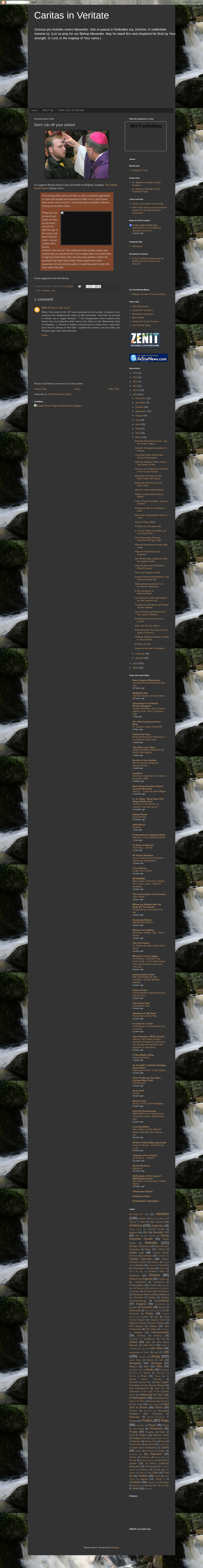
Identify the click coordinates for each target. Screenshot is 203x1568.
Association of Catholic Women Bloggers (145, 704)
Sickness (145, 1457)
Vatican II (160, 1479)
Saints (165, 1447)
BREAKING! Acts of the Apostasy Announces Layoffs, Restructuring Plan (148, 1116)
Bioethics (137, 827)
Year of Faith (163, 1485)
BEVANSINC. (139, 878)
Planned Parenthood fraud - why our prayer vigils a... (151, 442)
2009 (135, 667)
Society (132, 1460)
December (141, 398)
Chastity (152, 1265)
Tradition (143, 1475)
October (139, 407)
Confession (164, 1279)
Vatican (144, 1479)
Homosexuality (160, 1332)
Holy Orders (151, 1329)
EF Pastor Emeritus (143, 855)
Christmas (134, 1275)
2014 (135, 381)
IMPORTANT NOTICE (143, 922)
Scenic (138, 1451)
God (156, 1317)
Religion (143, 1435)
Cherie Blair (163, 1265)
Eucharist (146, 1307)
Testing (136, 1093)
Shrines (132, 1457)
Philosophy (157, 1414)
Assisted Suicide (156, 1229)
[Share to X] (93, 286)
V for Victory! (140, 868)
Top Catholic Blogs (141, 325)
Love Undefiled (141, 1126)
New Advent (138, 317)
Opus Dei (160, 1388)
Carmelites (162, 1256)
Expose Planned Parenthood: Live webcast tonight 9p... (152, 578)
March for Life (155, 1360)
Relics (162, 1432)
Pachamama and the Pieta (145, 1016)
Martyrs (133, 1366)
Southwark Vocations (142, 310)
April (138, 433)
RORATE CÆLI (140, 693)
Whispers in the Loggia (145, 956)
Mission (147, 1373)
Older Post (113, 389)
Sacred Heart (164, 1444)
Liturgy (155, 1356)
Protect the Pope (142, 734)
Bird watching (150, 1236)
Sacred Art (150, 1444)
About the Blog (139, 817)
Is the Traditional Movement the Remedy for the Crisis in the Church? (148, 261)
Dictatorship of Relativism (159, 1288)
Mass (159, 1366)
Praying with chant (141, 1006)
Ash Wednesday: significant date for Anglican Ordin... (151, 559)
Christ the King (136, 1271)
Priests (133, 1431)
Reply (44, 335)
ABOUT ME (48, 110)
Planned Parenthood (156, 1417)
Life (166, 1352)
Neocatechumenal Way (140, 1382)
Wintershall (136, 1486)
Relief (131, 1435)
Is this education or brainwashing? (144, 592)
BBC (145, 1232)
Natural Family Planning (145, 1379)
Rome (163, 1441)
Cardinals (146, 1255)
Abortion (162, 1214)
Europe (162, 1307)
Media (149, 1369)
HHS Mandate (136, 1326)
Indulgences (149, 1339)
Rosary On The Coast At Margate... (149, 1103)
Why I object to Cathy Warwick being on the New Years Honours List (148, 1132)
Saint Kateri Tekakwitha (144, 1447)
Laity (143, 1348)
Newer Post (40, 389)
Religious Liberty (161, 1435)
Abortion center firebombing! (149, 489)
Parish (159, 1407)
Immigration (133, 1339)
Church (154, 1275)
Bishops (46, 291)
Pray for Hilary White (145, 522)
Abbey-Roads (140, 814)
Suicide (157, 1470)
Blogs (148, 1249)
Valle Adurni (139, 824)
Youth (135, 1488)
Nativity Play (160, 1376)
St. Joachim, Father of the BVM (147, 727)
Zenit (147, 1489)
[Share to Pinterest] (99, 286)
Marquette (135, 1363)
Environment (160, 1304)
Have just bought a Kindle (147, 572)
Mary (146, 1366)
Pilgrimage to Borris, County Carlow (149, 1070)
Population (140, 1425)
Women (148, 1485)
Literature (142, 1357)
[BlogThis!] (90, 286)
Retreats (136, 1441)
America (135, 1225)
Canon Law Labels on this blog (147, 203)
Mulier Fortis (139, 1101)
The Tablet (152, 1472)
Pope (165, 1420)
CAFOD (161, 1249)
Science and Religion (156, 1451)
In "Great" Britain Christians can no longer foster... (151, 532)
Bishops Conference (139, 1246)
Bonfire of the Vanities (145, 760)
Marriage (156, 1363)
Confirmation (140, 1282)
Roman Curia (151, 1441)
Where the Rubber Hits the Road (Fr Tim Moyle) (147, 905)
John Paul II (149, 1345)
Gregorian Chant (157, 1320)
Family (149, 1313)
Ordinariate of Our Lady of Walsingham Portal (147, 1177)
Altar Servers (157, 1222)
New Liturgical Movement (146, 680)
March (138, 437)
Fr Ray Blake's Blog (143, 1055)
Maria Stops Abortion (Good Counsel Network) (148, 787)
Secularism (133, 1454)
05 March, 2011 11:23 (59, 307)
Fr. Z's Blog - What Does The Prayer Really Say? (148, 800)
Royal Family (135, 1444)
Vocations (135, 1482)
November (141, 402)
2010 (135, 663)
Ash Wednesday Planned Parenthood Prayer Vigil (148, 539)
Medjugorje (164, 1370)
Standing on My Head (144, 1013)
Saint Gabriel (138, 897)
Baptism (133, 1232)
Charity (139, 1265)
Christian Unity (156, 1271)
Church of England (140, 1278)
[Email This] (87, 286)
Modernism (161, 1373)
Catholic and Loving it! (145, 1155)
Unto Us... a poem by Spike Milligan (149, 791)
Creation (153, 1285)
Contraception (136, 1285)
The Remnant (139, 1083)
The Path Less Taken (144, 747)
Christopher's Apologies (146, 1201)
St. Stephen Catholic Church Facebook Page (146, 190)
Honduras (141, 1336)
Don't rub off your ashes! (147, 625)
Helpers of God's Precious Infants (149, 294)
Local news (135, 1360)
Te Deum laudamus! (143, 845)
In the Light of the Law (145, 225)
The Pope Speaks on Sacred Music (149, 696)
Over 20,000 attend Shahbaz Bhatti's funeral (149, 566)
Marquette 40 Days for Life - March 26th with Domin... (149, 477)
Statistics (144, 1470)
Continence (159, 1282)
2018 (135, 373)
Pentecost (148, 1411)
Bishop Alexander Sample (149, 1237)
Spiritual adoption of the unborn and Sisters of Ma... (150, 463)
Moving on (137, 1168)
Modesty (132, 1376)
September (141, 411)
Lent (53, 291)
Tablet (141, 1473)
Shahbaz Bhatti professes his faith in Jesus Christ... (152, 638)
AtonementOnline (142, 920)
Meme (135, 1373)
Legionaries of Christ (139, 1352)
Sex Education (153, 1454)
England (141, 1303)
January (139, 658)
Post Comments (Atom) (59, 394)
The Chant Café (141, 1003)
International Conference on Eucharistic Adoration (149, 585)
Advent (153, 1219)
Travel (157, 1476)
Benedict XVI (161, 1232)
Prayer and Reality (141, 1057)
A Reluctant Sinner (143, 1191)
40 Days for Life (143, 644)
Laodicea (138, 773)
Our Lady (137, 1404)
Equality (133, 1307)
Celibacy (155, 1262)
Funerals (144, 1317)
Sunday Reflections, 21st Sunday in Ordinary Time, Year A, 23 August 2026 (149, 711)
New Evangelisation (139, 1388)
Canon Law (136, 1252)
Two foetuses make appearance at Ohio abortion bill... (151, 599)
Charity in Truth (139, 170)
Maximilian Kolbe (135, 1370)
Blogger (115, 1547)
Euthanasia (135, 1310)
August (139, 415)
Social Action (160, 1457)
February (140, 653)
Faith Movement (140, 306)
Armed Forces (135, 1229)
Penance (133, 1411)
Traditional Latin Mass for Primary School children (152, 606)
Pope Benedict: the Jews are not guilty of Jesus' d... (151, 631)
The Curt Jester (141, 943)
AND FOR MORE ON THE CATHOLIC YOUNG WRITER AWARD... (146, 980)
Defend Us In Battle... (144, 930)
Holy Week (164, 1329)
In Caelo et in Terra (143, 1023)
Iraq (163, 1339)
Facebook (157, 1311)
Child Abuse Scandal (143, 1268)
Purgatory (149, 1432)
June (138, 424)
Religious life (139, 1438)
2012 (135, 390)
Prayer (152, 1425)
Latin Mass (156, 1348)
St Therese (150, 1466)
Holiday (153, 1326)
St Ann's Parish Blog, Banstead (149, 1142)
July (137, 420)
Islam (148, 1342)
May (137, 428)
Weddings (151, 1482)
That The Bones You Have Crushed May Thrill (147, 1079)
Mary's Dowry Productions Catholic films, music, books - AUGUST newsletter (149, 884)
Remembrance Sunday (160, 1438)
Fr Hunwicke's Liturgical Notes (149, 835)
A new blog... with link (143, 847)
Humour (158, 1335)
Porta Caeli (138, 1090)
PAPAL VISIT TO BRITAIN (71, 110)
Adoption (142, 1219)
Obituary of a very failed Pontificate (149, 837)
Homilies (138, 1332)
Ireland (133, 1341)
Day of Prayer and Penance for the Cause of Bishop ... (150, 613)
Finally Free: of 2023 (142, 871)
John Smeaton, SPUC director (149, 1036)
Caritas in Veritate (71, 15)
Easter (152, 1297)
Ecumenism (162, 1300)
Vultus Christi (140, 990)
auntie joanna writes (144, 974)
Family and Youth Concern (145, 321)
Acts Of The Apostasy (144, 1111)
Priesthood (156, 1428)
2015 (135, 377)
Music (144, 1376)
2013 (135, 386)
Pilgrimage (134, 1417)
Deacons (141, 1288)
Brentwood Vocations (142, 314)
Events (147, 1311)
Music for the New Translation (150, 648)
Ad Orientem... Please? (143, 1158)
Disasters (148, 1291)
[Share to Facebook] (96, 286)
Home (35, 110)
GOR (44, 307)
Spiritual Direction (147, 1460)
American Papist (141, 1196)
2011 (135, 394)
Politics (147, 1420)
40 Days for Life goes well (148, 526)
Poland (132, 1421)
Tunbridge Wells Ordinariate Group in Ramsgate (149, 456)
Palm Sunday (153, 1404)
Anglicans (157, 1225)
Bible (137, 1236)
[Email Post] (79, 286)
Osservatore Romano (159, 1401)
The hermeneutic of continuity (149, 894)
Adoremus (137, 246)
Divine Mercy (163, 1291)
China (163, 1268)
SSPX (160, 1460)
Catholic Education (141, 1258)
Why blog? (164, 1482)
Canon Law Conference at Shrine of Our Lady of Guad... (151, 470)
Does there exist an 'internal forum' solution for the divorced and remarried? (149, 210)
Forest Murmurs (141, 1165)
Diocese (136, 1291)
